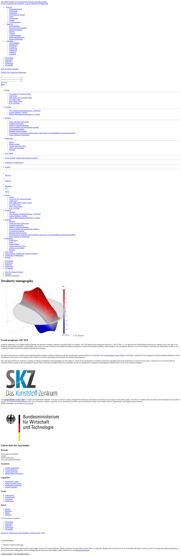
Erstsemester (13, 11)
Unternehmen (13, 18)
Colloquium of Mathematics (14, 162)
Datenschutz (13, 533)
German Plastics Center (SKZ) (114, 355)
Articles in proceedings (16, 148)
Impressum (4, 533)
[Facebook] (9, 58)
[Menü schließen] (2, 86)
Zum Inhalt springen (7, 2)
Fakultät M (12, 47)
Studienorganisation (15, 30)
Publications (9, 138)
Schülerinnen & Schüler (17, 15)
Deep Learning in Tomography (19, 135)
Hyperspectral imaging (16, 129)
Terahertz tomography (16, 124)
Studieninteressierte (15, 9)
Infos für (9, 7)
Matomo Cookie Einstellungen (13, 545)
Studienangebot (14, 26)
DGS (43, 533)
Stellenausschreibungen (17, 37)
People (7, 90)
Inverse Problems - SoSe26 (18, 112)
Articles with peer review (17, 146)
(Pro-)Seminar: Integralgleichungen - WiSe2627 (25, 111)
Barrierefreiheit (23, 533)
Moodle (11, 32)
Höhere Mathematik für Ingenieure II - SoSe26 (24, 114)
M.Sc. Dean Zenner (15, 101)
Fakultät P (12, 52)
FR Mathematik (43, 3)
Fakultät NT (13, 50)
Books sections (14, 144)
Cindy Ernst (13, 96)
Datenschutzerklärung (82, 550)
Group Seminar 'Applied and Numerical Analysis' (21, 158)
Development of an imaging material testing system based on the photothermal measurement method (42, 133)
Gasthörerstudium (15, 35)
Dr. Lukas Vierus (15, 99)
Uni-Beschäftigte (14, 22)
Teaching (8, 107)
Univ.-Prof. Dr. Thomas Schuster (20, 94)
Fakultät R (12, 54)
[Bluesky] (8, 61)
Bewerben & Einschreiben (18, 28)
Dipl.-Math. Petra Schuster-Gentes (20, 98)
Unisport (12, 33)
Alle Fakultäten (14, 43)
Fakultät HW (13, 45)
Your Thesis (9, 153)
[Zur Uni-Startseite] (19, 3)
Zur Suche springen (21, 2)
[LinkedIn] (9, 65)
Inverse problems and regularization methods (24, 127)
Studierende (13, 13)
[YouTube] (9, 60)
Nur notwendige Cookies (21, 554)
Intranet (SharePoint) (16, 39)
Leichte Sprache (35, 533)
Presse (11, 16)
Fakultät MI (13, 48)
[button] (4, 82)
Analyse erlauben (7, 554)
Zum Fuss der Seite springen (37, 2)
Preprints (12, 150)
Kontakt (7, 167)
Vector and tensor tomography (19, 122)
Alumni (11, 20)
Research (8, 118)
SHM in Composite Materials (19, 125)
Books (11, 142)
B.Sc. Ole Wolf (14, 103)
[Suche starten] (22, 78)
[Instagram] (9, 63)
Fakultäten (9, 41)
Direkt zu (9, 24)
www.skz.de (29, 403)
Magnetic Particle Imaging (18, 131)
